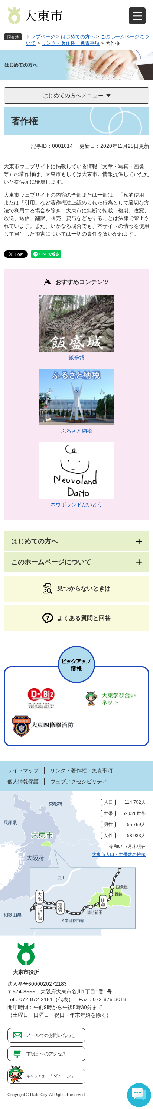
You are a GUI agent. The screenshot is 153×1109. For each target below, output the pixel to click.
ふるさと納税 (76, 431)
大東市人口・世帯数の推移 (119, 854)
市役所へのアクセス (46, 1053)
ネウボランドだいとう (76, 504)
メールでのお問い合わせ (50, 1035)
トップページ (40, 36)
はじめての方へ (78, 36)
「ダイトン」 (50, 1076)
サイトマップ (23, 770)
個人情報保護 (23, 782)
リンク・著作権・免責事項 (71, 43)
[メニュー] (137, 15)
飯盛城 (76, 357)
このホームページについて (51, 562)
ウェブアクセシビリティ (78, 782)
